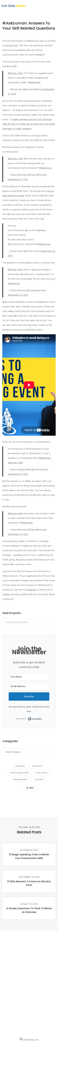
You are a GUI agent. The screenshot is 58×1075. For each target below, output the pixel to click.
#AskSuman (34, 82)
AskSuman (20, 766)
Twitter (5, 594)
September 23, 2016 (18, 179)
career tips (37, 766)
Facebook (31, 589)
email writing (41, 773)
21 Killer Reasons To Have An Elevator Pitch (29, 883)
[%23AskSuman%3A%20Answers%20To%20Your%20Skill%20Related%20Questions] (13, 801)
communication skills (19, 773)
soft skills (39, 779)
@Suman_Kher (15, 73)
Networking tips (20, 779)
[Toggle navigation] (50, 6)
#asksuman (14, 283)
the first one (11, 45)
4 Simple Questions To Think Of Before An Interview (29, 910)
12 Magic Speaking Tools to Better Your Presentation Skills (29, 856)
